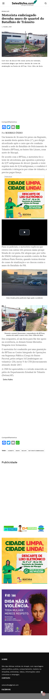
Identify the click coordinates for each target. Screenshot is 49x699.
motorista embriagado (36, 450)
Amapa (18, 450)
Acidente (11, 450)
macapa (24, 450)
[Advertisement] (24, 94)
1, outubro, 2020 (7, 27)
